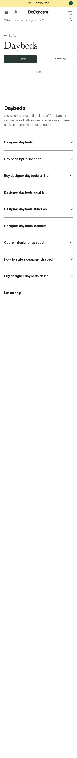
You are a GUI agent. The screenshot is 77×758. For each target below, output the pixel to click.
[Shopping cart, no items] (70, 12)
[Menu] (6, 12)
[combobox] (38, 20)
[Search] (70, 20)
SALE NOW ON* (38, 3)
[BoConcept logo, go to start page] (38, 12)
